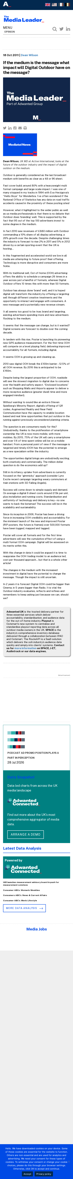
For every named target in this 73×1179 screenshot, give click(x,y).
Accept (27, 1174)
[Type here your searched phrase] (54, 29)
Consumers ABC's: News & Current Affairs (25, 895)
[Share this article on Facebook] (15, 128)
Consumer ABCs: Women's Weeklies (21, 890)
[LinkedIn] (68, 29)
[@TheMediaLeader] (61, 29)
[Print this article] (25, 128)
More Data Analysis (22, 908)
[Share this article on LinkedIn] (10, 128)
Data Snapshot (21, 777)
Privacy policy (43, 1174)
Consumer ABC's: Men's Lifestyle (20, 900)
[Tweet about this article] (4, 128)
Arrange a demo (26, 834)
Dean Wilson (29, 55)
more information (25, 648)
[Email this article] (20, 128)
